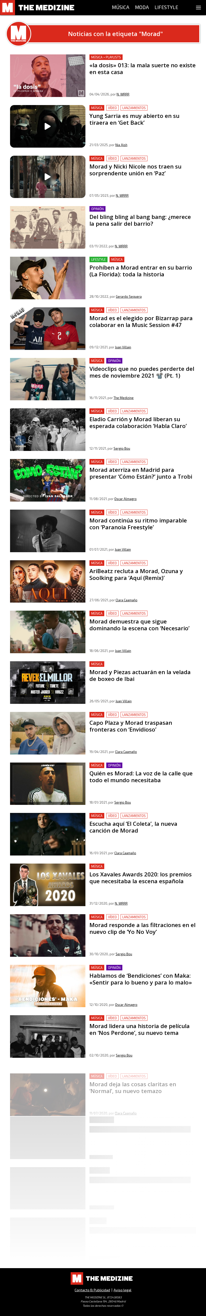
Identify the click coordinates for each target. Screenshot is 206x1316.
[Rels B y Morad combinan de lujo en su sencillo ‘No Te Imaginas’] (47, 1150)
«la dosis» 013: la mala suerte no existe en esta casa (136, 57)
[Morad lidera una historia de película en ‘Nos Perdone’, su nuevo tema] (47, 1036)
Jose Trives (125, 1169)
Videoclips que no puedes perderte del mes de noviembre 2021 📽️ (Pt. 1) (142, 363)
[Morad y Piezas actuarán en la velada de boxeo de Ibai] (47, 682)
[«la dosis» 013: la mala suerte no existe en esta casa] (47, 75)
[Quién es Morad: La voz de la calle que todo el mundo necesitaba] (47, 784)
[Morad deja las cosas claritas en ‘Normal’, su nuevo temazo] (47, 1087)
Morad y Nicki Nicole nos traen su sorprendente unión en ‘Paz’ (141, 161)
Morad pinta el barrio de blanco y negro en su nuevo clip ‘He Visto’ (140, 1185)
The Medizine (124, 398)
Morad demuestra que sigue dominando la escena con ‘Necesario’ (138, 616)
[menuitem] (120, 8)
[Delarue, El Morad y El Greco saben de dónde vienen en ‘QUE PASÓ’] (47, 1251)
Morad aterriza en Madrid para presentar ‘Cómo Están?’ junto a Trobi (140, 464)
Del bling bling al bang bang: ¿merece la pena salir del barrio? (138, 212)
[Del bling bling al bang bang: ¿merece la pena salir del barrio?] (47, 227)
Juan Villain (123, 347)
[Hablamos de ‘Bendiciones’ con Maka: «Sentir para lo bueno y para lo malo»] (47, 986)
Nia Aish (121, 145)
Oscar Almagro (125, 499)
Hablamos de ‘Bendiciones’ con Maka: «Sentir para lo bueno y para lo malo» (137, 970)
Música (96, 108)
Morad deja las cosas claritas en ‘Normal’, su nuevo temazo (142, 1068)
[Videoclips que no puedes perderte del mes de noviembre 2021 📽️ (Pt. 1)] (47, 379)
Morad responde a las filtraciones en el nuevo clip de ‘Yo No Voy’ (140, 920)
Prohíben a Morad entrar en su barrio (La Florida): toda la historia (141, 262)
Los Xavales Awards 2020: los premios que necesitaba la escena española (140, 869)
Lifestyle (98, 259)
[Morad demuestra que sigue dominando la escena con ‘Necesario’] (47, 632)
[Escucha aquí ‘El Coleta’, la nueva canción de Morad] (47, 834)
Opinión (97, 209)
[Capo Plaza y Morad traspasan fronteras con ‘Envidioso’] (47, 733)
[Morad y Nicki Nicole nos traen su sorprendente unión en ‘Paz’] (47, 177)
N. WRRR (123, 94)
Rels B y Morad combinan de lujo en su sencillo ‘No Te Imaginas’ (138, 1135)
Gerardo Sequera (129, 296)
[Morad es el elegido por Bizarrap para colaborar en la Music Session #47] (47, 328)
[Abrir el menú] (198, 7)
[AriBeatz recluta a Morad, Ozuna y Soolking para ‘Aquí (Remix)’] (47, 581)
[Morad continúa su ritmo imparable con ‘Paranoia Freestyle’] (47, 531)
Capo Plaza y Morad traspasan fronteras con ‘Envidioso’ (139, 714)
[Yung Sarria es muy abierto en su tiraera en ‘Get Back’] (47, 126)
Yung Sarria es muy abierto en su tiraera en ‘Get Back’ (137, 108)
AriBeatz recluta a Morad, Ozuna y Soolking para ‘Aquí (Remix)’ (137, 566)
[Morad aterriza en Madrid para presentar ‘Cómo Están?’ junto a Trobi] (47, 480)
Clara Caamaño (126, 600)
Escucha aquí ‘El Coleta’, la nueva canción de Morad (134, 815)
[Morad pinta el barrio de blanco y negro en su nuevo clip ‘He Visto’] (47, 1201)
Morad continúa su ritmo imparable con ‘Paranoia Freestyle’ (134, 515)
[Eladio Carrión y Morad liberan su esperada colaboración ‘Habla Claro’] (47, 429)
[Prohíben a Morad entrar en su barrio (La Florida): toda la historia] (47, 278)
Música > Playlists (106, 57)
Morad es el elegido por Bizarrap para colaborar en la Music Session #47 (138, 313)
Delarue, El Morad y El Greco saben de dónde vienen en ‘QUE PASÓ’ (139, 1236)
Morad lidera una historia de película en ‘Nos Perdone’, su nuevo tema (141, 1021)
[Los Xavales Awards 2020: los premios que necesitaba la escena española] (47, 885)
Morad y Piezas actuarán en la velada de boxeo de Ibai (138, 664)
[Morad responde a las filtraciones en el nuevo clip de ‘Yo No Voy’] (47, 935)
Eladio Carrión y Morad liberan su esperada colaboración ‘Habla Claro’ (141, 414)
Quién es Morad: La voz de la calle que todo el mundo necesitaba (137, 768)
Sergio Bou (122, 448)
